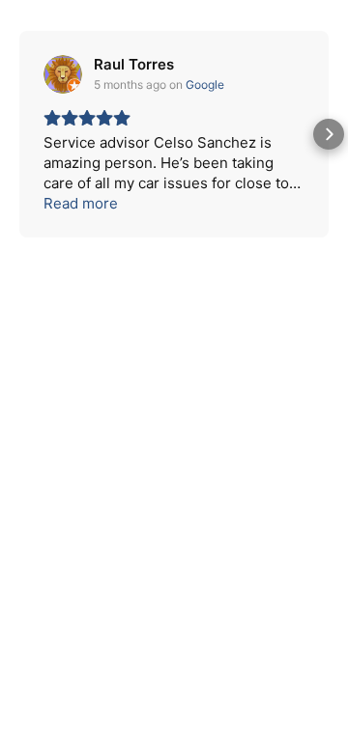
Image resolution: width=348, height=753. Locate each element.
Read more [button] (81, 203)
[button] (19, 134)
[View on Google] (63, 74)
